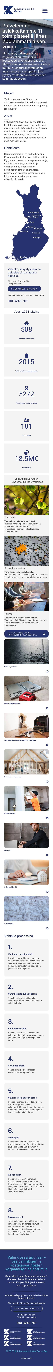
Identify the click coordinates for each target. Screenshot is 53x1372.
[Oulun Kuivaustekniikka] (35, 1330)
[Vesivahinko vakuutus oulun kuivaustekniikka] (26, 860)
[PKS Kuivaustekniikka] (12, 1342)
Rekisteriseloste (26, 1358)
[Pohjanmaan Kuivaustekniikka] (35, 1336)
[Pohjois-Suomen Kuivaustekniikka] (12, 1336)
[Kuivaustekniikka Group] (19, 7)
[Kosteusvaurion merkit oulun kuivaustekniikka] (26, 677)
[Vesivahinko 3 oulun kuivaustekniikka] (26, 640)
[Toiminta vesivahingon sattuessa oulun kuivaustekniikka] (26, 823)
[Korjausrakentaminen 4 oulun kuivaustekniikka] (26, 787)
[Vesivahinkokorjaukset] (26, 713)
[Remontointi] (26, 750)
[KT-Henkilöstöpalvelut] (35, 1342)
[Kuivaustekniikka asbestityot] (26, 897)
